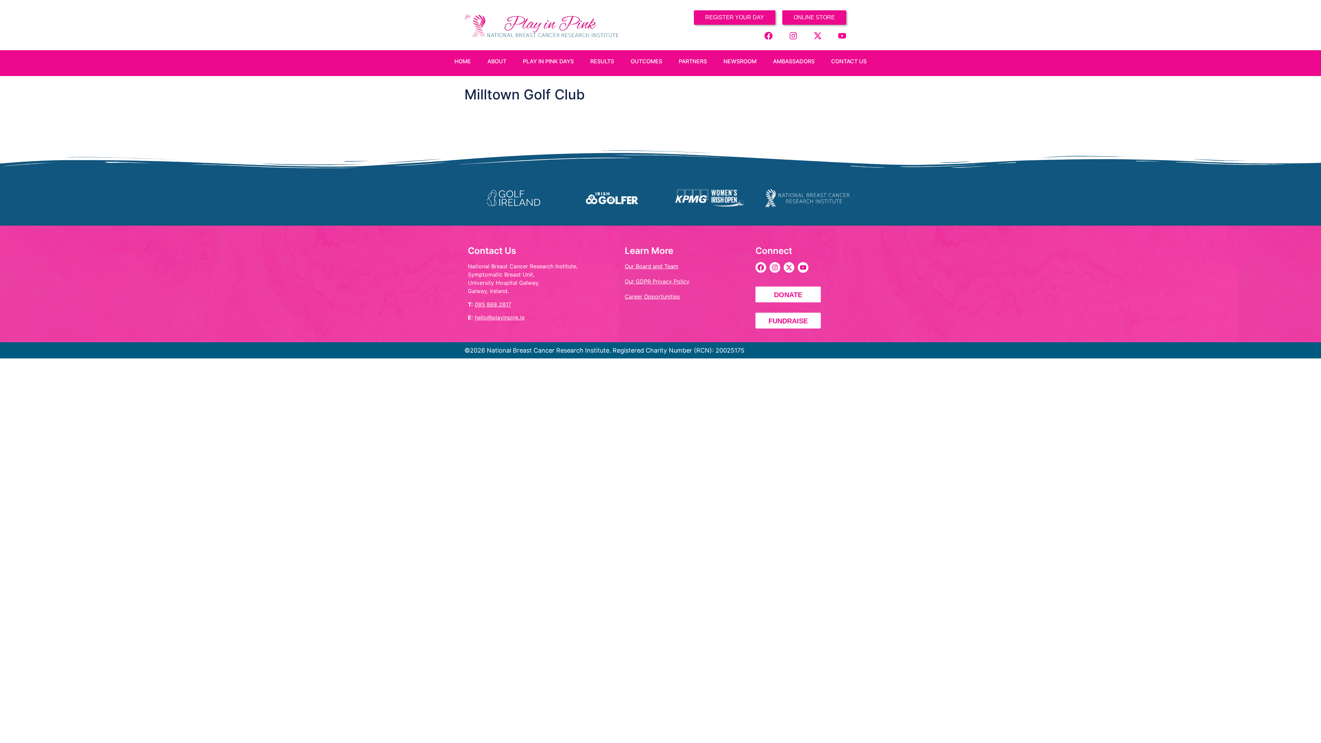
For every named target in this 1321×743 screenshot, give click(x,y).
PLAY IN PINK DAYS (548, 61)
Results (602, 61)
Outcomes (646, 61)
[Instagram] (793, 36)
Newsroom (739, 61)
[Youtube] (842, 36)
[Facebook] (768, 36)
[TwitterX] (818, 36)
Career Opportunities (652, 296)
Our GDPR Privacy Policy (657, 281)
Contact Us (849, 61)
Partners (693, 61)
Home (462, 61)
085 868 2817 (493, 304)
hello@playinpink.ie (500, 317)
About (496, 61)
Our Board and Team (651, 266)
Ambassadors (794, 61)
